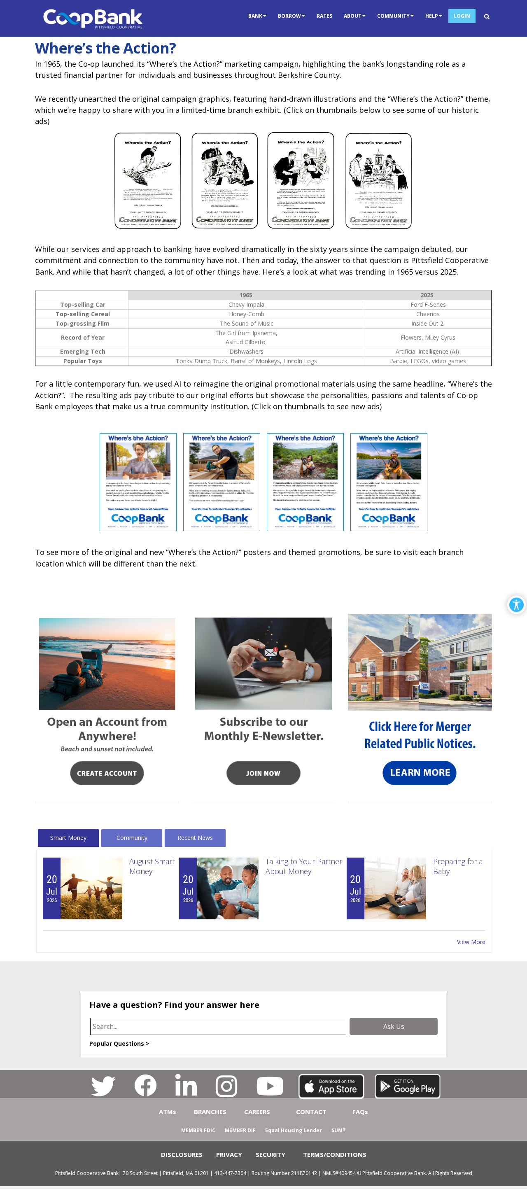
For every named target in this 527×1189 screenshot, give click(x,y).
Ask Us (393, 1026)
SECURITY (270, 1154)
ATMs (167, 1111)
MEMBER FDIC (198, 1130)
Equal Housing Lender (293, 1130)
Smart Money (68, 838)
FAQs (360, 1111)
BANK (255, 15)
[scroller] (513, 1179)
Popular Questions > (119, 1043)
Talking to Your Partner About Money (304, 866)
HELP (431, 15)
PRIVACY (229, 1154)
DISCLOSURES (182, 1154)
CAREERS (257, 1111)
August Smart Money (152, 866)
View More (471, 942)
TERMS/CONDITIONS (334, 1154)
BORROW (289, 15)
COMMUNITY (393, 15)
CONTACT (311, 1111)
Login (462, 15)
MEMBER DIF (240, 1130)
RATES (324, 15)
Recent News (195, 838)
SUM (338, 1130)
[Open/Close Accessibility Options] (516, 605)
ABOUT (352, 15)
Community (132, 838)
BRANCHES (210, 1111)
